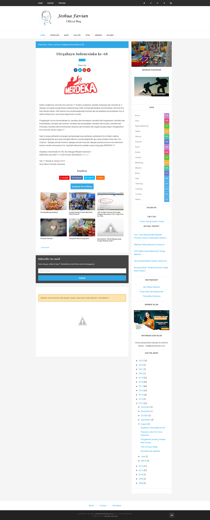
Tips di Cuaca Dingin (149, 447)
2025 (141, 361)
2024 (141, 365)
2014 (141, 399)
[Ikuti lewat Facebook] (151, 3)
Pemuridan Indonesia (151, 296)
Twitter (90, 178)
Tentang (62, 3)
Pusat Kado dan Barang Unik (151, 291)
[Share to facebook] (76, 70)
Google (65, 178)
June (143, 456)
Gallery (137, 131)
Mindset (138, 168)
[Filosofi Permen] (53, 227)
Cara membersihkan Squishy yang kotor (150, 261)
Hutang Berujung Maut (49, 212)
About (91, 505)
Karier (137, 147)
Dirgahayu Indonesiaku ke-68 (153, 428)
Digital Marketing (141, 126)
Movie (137, 173)
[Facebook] (142, 62)
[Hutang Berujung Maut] (53, 201)
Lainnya (82, 60)
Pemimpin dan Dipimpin (150, 451)
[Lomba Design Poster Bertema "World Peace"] (82, 201)
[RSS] (160, 62)
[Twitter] (147, 62)
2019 (141, 378)
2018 (141, 382)
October (145, 415)
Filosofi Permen (46, 238)
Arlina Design (111, 516)
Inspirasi (138, 142)
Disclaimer (116, 505)
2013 (141, 403)
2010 (141, 474)
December (145, 407)
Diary (137, 121)
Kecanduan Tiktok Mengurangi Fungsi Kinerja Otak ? (109, 240)
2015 (141, 395)
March (144, 461)
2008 (141, 483)
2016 (141, 390)
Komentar (45, 247)
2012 (141, 466)
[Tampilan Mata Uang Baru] (82, 227)
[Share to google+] (84, 70)
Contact (103, 505)
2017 (141, 386)
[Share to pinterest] (89, 70)
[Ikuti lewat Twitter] (144, 3)
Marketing (139, 163)
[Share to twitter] (80, 70)
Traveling (138, 189)
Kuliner (137, 152)
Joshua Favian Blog (104, 514)
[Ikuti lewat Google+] (157, 3)
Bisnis (137, 116)
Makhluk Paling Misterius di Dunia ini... (149, 244)
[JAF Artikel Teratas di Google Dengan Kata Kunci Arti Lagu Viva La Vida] (110, 201)
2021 (141, 369)
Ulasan (137, 199)
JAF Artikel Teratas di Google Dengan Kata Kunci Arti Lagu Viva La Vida (110, 214)
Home (40, 3)
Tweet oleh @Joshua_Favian (151, 221)
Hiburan (138, 136)
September (146, 420)
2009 (141, 479)
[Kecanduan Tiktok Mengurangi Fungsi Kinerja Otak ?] (110, 228)
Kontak (50, 3)
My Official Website (151, 287)
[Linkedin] (156, 62)
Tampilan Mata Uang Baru (79, 238)
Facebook (77, 178)
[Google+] (151, 62)
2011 (141, 470)
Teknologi (139, 184)
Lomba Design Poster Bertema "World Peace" (80, 213)
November (145, 411)
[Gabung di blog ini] (164, 3)
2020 (141, 373)
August (144, 424)
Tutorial (138, 194)
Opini (137, 178)
